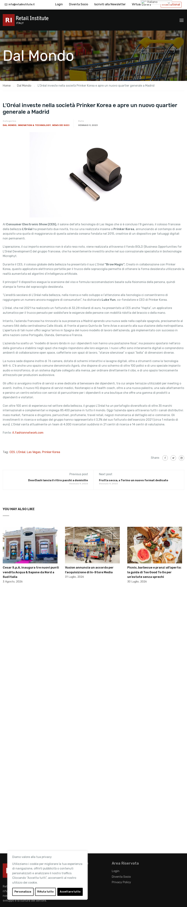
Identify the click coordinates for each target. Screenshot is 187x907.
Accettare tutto (70, 891)
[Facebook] (165, 458)
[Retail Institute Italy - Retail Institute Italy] (30, 22)
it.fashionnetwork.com (27, 432)
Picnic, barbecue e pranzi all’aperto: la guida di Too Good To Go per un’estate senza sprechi (154, 572)
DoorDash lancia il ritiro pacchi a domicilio (58, 480)
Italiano (151, 2)
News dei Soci (60, 125)
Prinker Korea (51, 452)
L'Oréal (20, 452)
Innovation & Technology (34, 125)
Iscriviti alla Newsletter (110, 4)
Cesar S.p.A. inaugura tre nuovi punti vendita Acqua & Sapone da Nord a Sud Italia (31, 572)
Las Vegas (34, 452)
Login (59, 4)
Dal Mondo (9, 125)
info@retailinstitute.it (22, 4)
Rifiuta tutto (45, 891)
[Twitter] (173, 458)
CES (12, 452)
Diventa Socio (78, 4)
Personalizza (22, 891)
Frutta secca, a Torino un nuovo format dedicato (133, 480)
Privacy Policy (121, 882)
